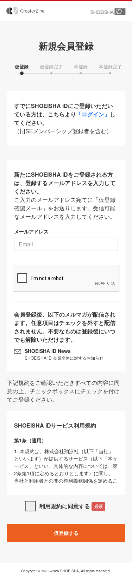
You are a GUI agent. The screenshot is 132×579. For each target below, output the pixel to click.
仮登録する (66, 532)
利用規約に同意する (70, 506)
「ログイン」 (93, 114)
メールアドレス (31, 231)
